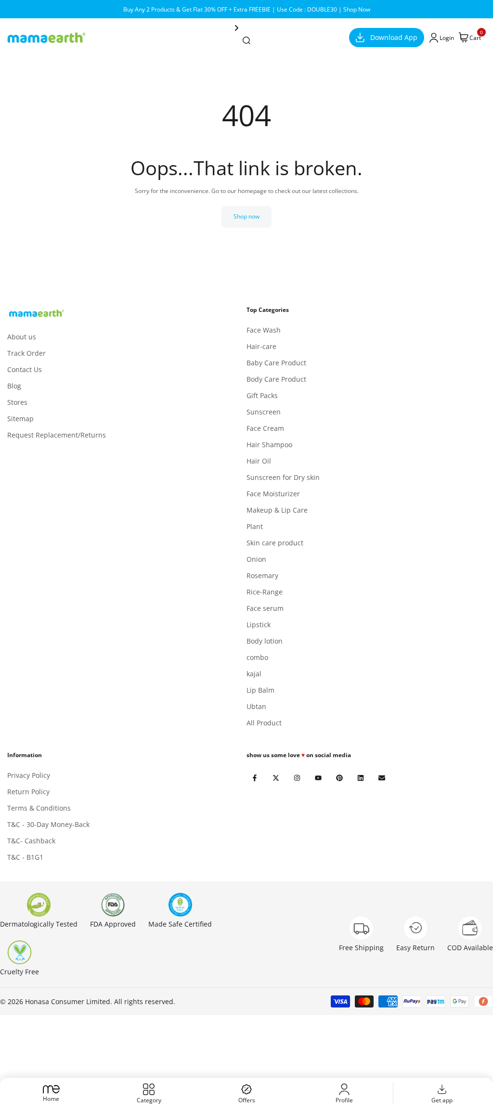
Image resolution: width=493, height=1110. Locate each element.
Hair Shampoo (269, 444)
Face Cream (265, 428)
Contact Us (24, 369)
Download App (393, 37)
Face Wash (263, 330)
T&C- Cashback (31, 840)
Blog (14, 385)
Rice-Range (264, 591)
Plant (254, 526)
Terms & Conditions (39, 808)
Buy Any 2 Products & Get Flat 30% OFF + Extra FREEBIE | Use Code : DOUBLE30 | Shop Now (246, 9)
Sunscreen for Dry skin (283, 477)
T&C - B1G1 (25, 857)
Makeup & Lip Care (277, 510)
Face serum (265, 608)
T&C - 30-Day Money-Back (48, 824)
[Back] (292, 28)
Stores (17, 402)
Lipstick (258, 624)
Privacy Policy (28, 775)
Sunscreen (263, 411)
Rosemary (262, 575)
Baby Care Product (276, 362)
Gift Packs (262, 395)
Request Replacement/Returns (56, 434)
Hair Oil (258, 460)
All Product (264, 722)
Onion (256, 559)
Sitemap (20, 418)
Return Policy (28, 791)
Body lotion (264, 640)
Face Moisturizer (273, 493)
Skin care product (274, 542)
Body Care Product (276, 379)
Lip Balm (260, 690)
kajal (253, 673)
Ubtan (256, 706)
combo (257, 657)
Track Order (26, 353)
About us (21, 336)
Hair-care (261, 346)
